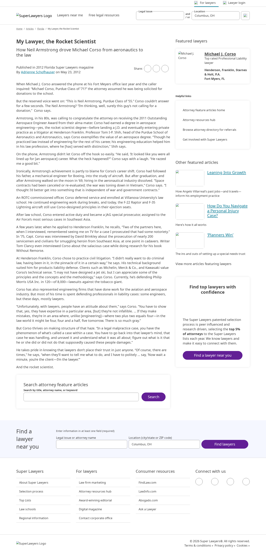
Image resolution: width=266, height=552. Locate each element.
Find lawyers (224, 444)
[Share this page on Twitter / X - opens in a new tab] (156, 68)
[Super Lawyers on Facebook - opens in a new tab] (199, 481)
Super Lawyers (30, 471)
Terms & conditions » (198, 545)
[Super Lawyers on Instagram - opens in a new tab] (214, 481)
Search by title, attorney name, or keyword (50, 390)
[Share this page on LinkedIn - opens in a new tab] (165, 68)
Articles (30, 28)
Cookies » (243, 545)
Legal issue (145, 11)
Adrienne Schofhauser (38, 72)
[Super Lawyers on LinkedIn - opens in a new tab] (246, 481)
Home (19, 28)
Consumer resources (155, 471)
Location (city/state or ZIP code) (150, 438)
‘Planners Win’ (220, 234)
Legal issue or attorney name (76, 438)
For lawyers (86, 471)
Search (153, 396)
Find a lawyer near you (212, 355)
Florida (40, 28)
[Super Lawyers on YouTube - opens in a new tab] (230, 481)
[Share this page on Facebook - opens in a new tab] (147, 68)
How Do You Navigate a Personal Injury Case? (227, 210)
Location (199, 11)
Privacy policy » (225, 545)
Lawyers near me (70, 15)
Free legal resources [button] (104, 15)
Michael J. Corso (220, 53)
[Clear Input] (180, 15)
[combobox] (160, 15)
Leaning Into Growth (226, 172)
